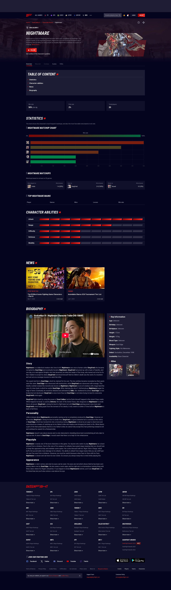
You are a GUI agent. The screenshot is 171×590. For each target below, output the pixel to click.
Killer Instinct (103, 524)
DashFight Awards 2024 (128, 543)
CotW (69, 15)
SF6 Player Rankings (55, 495)
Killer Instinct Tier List (104, 531)
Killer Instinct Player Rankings (106, 527)
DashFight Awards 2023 (128, 546)
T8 (47, 15)
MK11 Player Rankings (104, 543)
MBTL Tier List (54, 547)
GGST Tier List (30, 531)
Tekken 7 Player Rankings (81, 511)
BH (123, 508)
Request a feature (103, 569)
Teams (134, 569)
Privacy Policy (42, 569)
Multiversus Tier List (127, 531)
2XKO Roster (77, 495)
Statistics (32, 80)
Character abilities (36, 83)
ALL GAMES (38, 15)
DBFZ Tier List (102, 515)
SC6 (86, 15)
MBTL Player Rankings (56, 543)
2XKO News (77, 499)
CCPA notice (63, 569)
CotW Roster (101, 499)
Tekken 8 (29, 492)
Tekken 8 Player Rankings (33, 495)
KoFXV (28, 540)
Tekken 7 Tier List (79, 515)
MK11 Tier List (102, 547)
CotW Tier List (102, 495)
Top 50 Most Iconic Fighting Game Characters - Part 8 (42, 268)
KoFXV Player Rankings (32, 543)
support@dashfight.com (93, 577)
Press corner (83, 569)
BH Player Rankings (127, 511)
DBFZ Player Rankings (104, 511)
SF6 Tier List (53, 499)
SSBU (52, 508)
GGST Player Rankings (32, 527)
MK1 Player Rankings (32, 511)
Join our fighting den (38, 557)
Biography (33, 90)
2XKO (61, 15)
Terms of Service (30, 569)
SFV (75, 540)
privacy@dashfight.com (122, 577)
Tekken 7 (77, 508)
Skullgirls (78, 524)
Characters (142, 569)
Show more (29, 502)
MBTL (52, 540)
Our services (73, 569)
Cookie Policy (53, 569)
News (31, 87)
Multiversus (126, 524)
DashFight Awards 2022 (128, 550)
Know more (35, 44)
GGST (27, 524)
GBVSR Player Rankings (128, 495)
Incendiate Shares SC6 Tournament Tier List (80, 268)
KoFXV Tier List (30, 547)
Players (127, 569)
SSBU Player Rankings (56, 511)
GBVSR (78, 15)
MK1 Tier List (29, 515)
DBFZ (100, 508)
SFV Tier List (77, 547)
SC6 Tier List (53, 531)
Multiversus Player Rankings (130, 527)
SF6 (54, 15)
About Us (92, 569)
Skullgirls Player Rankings (81, 527)
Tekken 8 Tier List (31, 499)
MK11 (100, 540)
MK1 (27, 508)
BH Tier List (125, 515)
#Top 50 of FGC (33, 291)
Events (119, 569)
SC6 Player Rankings (55, 527)
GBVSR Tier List (126, 499)
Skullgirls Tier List (79, 531)
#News (70, 291)
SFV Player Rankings (79, 543)
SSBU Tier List (54, 515)
